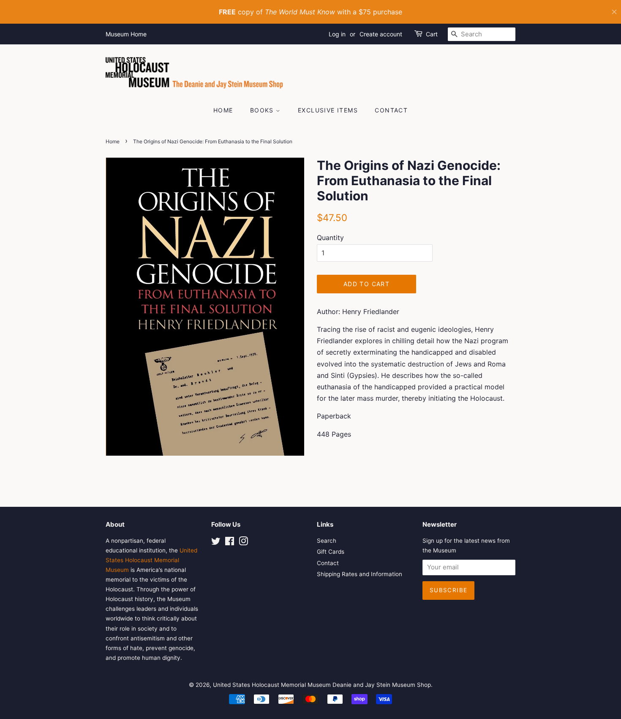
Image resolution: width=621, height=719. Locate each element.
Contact (391, 110)
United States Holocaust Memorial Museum (151, 560)
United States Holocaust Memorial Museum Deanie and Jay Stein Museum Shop (322, 684)
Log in (337, 34)
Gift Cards (330, 551)
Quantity (330, 237)
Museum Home (126, 34)
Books (263, 110)
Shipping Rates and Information (359, 574)
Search (326, 540)
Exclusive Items (328, 110)
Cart (432, 34)
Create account (381, 34)
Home (223, 110)
